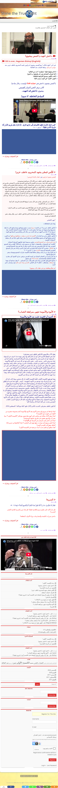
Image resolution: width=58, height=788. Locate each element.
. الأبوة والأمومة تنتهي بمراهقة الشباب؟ (36, 311)
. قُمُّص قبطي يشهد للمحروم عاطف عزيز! (35, 172)
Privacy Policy (35, 741)
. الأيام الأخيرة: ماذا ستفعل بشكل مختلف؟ (43, 602)
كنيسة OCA (35, 258)
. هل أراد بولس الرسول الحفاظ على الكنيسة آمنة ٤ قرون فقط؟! (37, 595)
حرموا (33, 228)
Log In (43, 765)
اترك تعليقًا (53, 174)
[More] (24, 162)
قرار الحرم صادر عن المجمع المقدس (45, 242)
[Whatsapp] (32, 162)
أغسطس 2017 (50, 677)
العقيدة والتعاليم (51, 165)
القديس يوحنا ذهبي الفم (22, 262)
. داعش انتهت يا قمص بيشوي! (39, 55)
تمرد (35, 165)
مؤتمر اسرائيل (51, 67)
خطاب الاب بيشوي (35, 268)
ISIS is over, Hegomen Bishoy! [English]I (22, 61)
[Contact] (24, 5)
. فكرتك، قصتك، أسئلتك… (48, 592)
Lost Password (51, 765)
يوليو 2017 (52, 679)
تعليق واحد (53, 58)
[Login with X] (36, 743)
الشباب (44, 165)
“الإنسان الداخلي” (50, 597)
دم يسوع (10, 663)
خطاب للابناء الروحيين (34, 177)
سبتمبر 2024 (51, 670)
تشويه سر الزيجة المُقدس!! (47, 588)
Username (35, 719)
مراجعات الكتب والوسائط (47, 632)
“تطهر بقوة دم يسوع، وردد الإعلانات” (44, 600)
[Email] (26, 5)
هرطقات (51, 262)
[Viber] (29, 162)
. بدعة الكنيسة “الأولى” (48, 583)
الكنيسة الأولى (33, 305)
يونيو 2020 (52, 672)
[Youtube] (28, 5)
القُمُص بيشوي (39, 165)
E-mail (34, 727)
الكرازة (38, 250)
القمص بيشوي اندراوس (49, 177)
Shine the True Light (19, 13)
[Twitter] (34, 162)
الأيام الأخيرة (54, 663)
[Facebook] (30, 5)
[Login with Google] (39, 743)
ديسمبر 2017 (51, 675)
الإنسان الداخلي (49, 663)
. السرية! (50, 499)
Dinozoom (49, 782)
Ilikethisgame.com (33, 782)
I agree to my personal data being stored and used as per (43, 740)
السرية (44, 530)
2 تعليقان (53, 314)
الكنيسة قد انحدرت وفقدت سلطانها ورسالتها (23, 236)
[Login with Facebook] (33, 743)
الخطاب (51, 248)
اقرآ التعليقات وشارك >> (10, 156)
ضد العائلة (31, 165)
